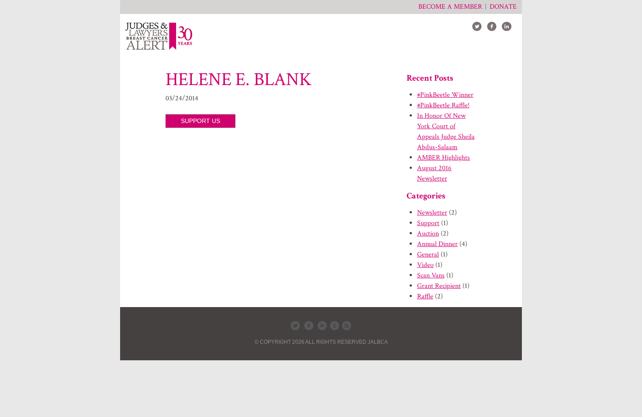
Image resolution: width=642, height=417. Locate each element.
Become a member (450, 6)
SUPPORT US (200, 120)
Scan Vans (431, 275)
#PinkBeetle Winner (445, 94)
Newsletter (432, 212)
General (428, 254)
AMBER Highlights (443, 157)
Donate (503, 6)
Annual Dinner (437, 244)
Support (428, 223)
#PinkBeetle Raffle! (443, 105)
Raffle (425, 296)
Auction (428, 233)
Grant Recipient (439, 286)
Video (425, 265)
